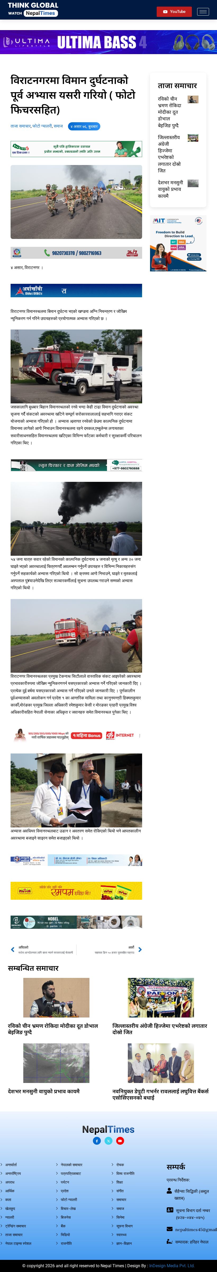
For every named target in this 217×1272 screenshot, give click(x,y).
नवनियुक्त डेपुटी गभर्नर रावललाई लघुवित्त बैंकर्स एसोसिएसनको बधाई (160, 1094)
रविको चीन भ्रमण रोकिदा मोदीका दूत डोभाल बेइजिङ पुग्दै (169, 112)
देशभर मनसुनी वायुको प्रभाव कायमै (170, 189)
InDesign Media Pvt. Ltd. (172, 1265)
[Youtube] (120, 1141)
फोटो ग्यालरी (42, 126)
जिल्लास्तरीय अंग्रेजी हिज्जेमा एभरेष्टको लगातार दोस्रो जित (169, 154)
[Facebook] (97, 1141)
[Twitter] (108, 1141)
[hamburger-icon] (203, 12)
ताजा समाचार (21, 126)
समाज (58, 126)
